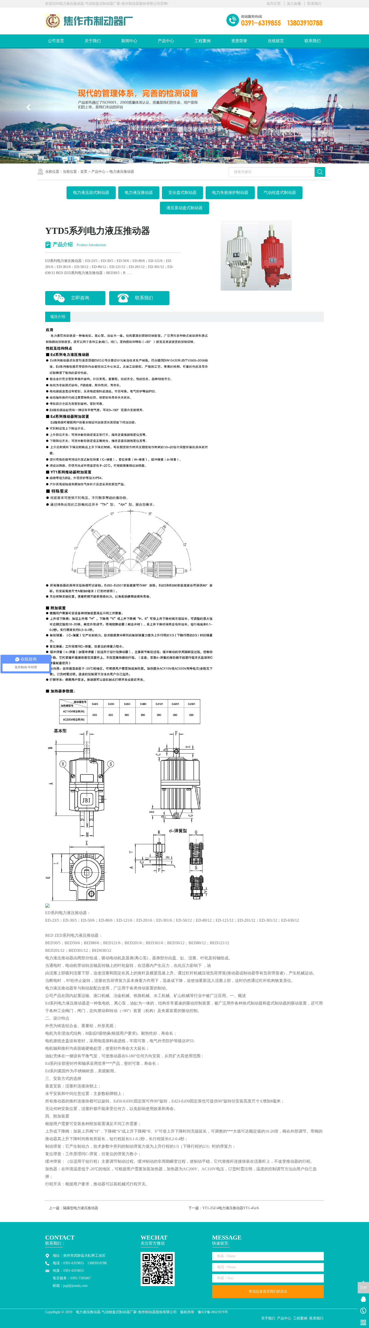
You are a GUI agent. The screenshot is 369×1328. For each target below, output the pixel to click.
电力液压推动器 (121, 172)
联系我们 (314, 4)
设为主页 (274, 4)
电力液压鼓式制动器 (91, 192)
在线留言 (276, 41)
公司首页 (56, 41)
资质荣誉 (239, 41)
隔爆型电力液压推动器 (80, 1208)
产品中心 (166, 41)
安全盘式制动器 (182, 192)
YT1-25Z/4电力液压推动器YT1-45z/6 (230, 1208)
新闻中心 (129, 41)
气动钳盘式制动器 (280, 192)
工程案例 (203, 41)
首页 (83, 172)
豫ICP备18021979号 (213, 1312)
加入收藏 (294, 4)
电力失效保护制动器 (230, 192)
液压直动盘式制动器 (184, 208)
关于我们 (93, 41)
